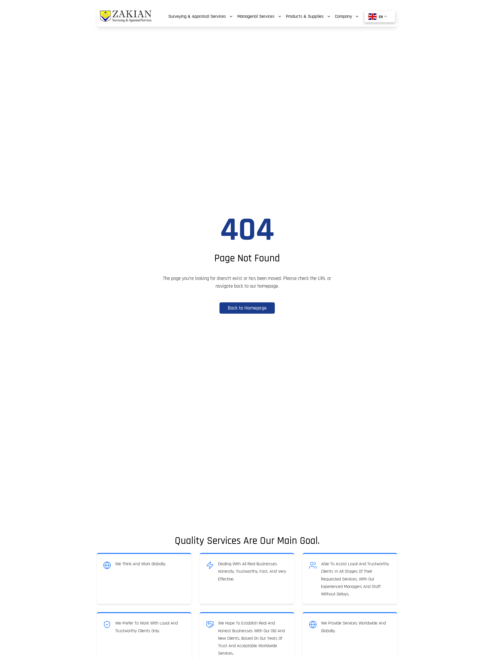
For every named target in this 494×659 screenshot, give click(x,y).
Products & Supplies (305, 16)
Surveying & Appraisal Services (197, 16)
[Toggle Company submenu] (357, 16)
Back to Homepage (247, 308)
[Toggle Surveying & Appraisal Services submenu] (231, 16)
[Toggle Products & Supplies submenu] (329, 16)
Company (343, 16)
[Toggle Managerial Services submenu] (280, 16)
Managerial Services (256, 16)
